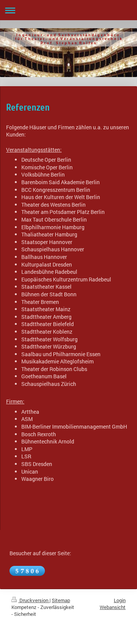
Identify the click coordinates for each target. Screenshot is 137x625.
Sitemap (61, 600)
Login (120, 600)
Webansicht (113, 607)
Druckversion (33, 600)
